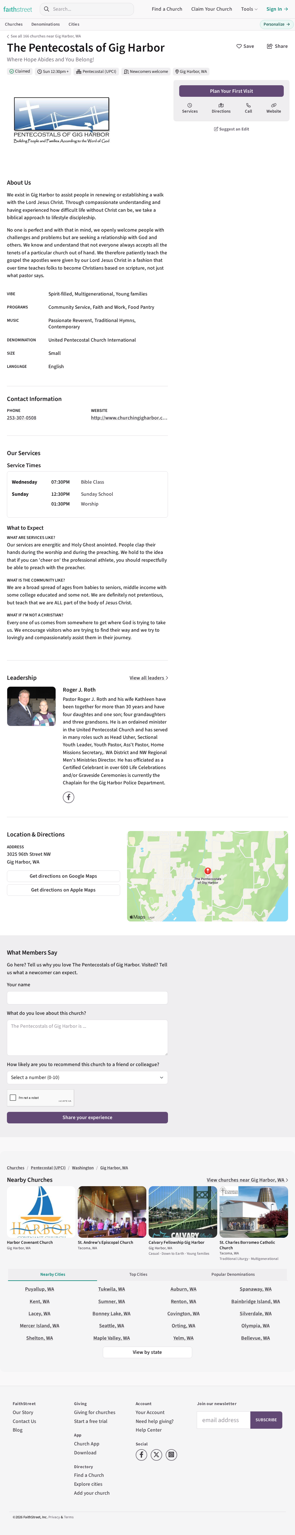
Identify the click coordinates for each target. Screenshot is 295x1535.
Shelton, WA (39, 1338)
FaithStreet (17, 9)
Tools (247, 9)
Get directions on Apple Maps (63, 890)
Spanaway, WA (256, 1289)
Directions (221, 111)
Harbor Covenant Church (30, 1242)
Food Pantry (141, 307)
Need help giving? (155, 1421)
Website (273, 111)
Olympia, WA (255, 1325)
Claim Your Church (211, 9)
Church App (86, 1443)
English (56, 366)
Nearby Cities (52, 1274)
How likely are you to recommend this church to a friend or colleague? (83, 1064)
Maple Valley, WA (111, 1338)
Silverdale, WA (256, 1313)
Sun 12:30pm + (56, 72)
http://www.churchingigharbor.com (130, 417)
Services (190, 111)
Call (248, 111)
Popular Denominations (233, 1274)
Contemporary (64, 326)
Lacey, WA (39, 1313)
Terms (68, 1517)
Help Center (149, 1430)
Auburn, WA (183, 1289)
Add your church (92, 1493)
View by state (147, 1352)
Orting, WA (183, 1325)
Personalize (277, 24)
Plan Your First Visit (231, 91)
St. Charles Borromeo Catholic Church (247, 1245)
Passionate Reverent (70, 320)
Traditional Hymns (114, 320)
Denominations (45, 24)
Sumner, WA (111, 1301)
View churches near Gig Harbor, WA (246, 1180)
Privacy (54, 1517)
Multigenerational (94, 294)
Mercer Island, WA (39, 1325)
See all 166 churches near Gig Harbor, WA (46, 36)
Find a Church (167, 9)
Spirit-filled (60, 294)
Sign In (274, 9)
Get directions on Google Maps (63, 876)
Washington (83, 1168)
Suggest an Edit (233, 129)
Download (85, 1452)
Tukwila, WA (111, 1289)
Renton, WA (183, 1301)
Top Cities (138, 1274)
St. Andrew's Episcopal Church (105, 1242)
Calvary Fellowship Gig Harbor (177, 1242)
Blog (17, 1430)
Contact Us (24, 1421)
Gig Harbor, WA (193, 72)
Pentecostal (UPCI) (99, 72)
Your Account (150, 1412)
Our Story (23, 1412)
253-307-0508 (21, 417)
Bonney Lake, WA (111, 1313)
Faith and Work (109, 307)
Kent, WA (40, 1301)
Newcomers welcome (149, 72)
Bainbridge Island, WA (255, 1301)
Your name (18, 984)
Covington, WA (183, 1313)
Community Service (69, 307)
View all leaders (147, 678)
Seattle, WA (111, 1325)
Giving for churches (94, 1412)
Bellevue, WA (255, 1338)
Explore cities (88, 1484)
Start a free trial (90, 1421)
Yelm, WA (183, 1338)
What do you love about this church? (46, 1013)
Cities (74, 24)
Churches (13, 24)
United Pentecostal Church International (92, 340)
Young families (131, 294)
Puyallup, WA (39, 1289)
